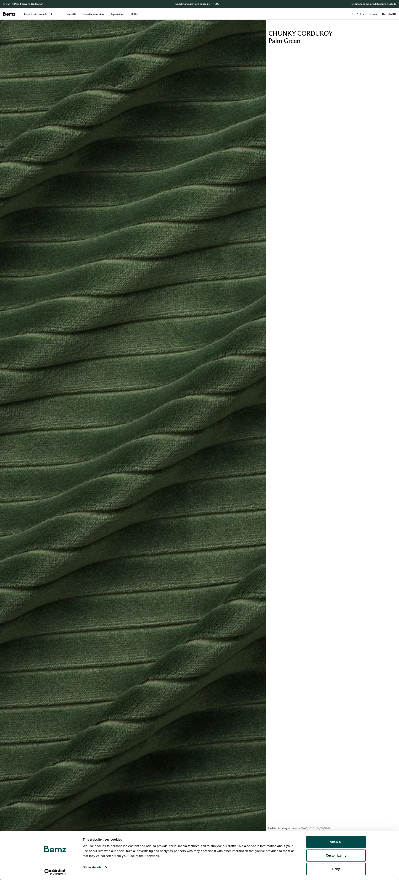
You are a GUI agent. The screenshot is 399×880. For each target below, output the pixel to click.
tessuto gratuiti (386, 4)
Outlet (134, 14)
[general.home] (9, 14)
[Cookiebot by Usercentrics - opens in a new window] (55, 872)
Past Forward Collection (28, 4)
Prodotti (71, 14)
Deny (336, 869)
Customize (333, 855)
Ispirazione (117, 14)
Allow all (336, 841)
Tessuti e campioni (93, 14)
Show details (92, 867)
